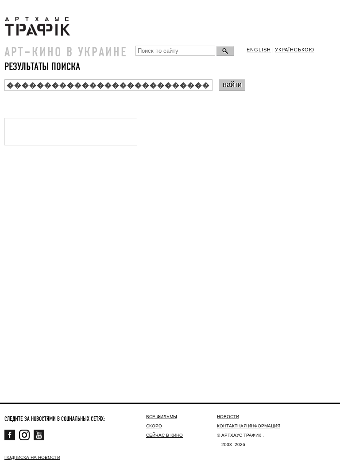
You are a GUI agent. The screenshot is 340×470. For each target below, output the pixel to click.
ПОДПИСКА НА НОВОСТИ (32, 457)
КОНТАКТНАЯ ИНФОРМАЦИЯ (248, 425)
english (259, 49)
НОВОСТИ (228, 416)
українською (294, 49)
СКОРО (154, 425)
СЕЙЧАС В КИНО (164, 435)
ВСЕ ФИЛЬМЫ (161, 416)
